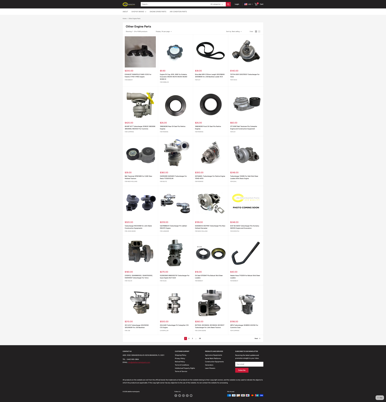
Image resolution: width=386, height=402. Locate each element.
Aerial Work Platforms (213, 358)
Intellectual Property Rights (185, 368)
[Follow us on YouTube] (191, 395)
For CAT (197, 80)
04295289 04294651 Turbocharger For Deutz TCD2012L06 (173, 177)
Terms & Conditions (182, 365)
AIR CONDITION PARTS (178, 12)
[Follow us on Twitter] (179, 395)
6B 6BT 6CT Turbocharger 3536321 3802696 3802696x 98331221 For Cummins (140, 127)
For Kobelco (164, 82)
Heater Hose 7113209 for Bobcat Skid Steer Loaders (245, 277)
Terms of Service (181, 371)
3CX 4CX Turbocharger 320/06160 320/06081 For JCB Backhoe (137, 326)
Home (125, 18)
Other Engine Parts (134, 18)
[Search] (228, 4)
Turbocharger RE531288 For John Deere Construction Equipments (138, 227)
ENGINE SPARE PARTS (158, 12)
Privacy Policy (180, 358)
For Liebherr (164, 231)
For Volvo (128, 281)
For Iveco (233, 80)
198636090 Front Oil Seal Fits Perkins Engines (208, 127)
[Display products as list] (259, 31)
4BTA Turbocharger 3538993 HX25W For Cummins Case (244, 326)
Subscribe (241, 370)
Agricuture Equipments (213, 355)
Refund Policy (180, 362)
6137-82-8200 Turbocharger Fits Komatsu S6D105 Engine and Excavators (244, 227)
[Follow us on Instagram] (183, 395)
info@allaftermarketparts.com (139, 362)
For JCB (127, 330)
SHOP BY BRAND (137, 12)
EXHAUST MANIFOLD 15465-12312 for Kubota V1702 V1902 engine (138, 76)
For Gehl (233, 181)
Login (237, 4)
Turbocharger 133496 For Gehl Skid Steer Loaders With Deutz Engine (244, 177)
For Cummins (129, 132)
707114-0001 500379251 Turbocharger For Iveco (244, 76)
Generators (209, 365)
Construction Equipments (214, 362)
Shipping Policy (180, 355)
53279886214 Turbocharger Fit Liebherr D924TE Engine (173, 227)
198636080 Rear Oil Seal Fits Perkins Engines (172, 127)
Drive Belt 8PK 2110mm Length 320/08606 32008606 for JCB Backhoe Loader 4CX (210, 76)
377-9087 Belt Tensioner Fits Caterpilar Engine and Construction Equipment (243, 127)
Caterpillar (164, 330)
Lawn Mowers (210, 368)
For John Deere (130, 231)
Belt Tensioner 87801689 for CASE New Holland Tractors (138, 177)
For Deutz (163, 181)
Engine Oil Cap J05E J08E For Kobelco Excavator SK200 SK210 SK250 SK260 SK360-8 (173, 77)
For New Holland (131, 181)
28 (200, 338)
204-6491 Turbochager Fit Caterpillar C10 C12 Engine (174, 326)
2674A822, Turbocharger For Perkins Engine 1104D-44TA (210, 177)
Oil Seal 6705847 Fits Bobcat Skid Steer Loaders (209, 277)
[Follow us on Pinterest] (187, 395)
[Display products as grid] (256, 31)
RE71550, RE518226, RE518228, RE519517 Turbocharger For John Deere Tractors (209, 326)
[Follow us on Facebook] (175, 395)
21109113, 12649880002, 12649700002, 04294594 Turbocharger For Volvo (139, 277)
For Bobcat (129, 80)
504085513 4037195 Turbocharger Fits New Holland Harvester (210, 227)
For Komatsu (234, 231)
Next (256, 338)
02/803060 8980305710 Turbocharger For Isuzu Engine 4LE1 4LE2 (174, 277)
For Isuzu (163, 281)
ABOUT (125, 12)
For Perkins (164, 132)
